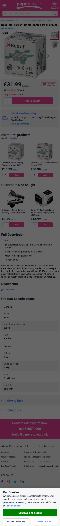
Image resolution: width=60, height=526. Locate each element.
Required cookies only (16, 521)
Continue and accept (30, 512)
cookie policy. (13, 505)
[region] (30, 507)
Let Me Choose (43, 521)
